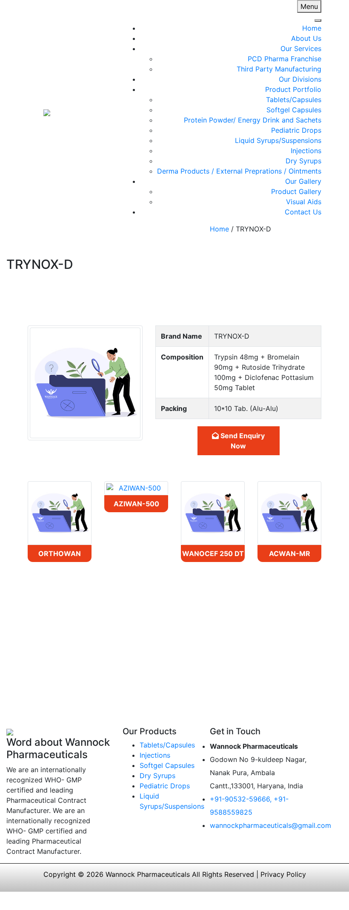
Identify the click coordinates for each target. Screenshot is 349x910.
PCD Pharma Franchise (284, 58)
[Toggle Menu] (318, 20)
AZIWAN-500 (136, 503)
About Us (306, 38)
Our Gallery (303, 181)
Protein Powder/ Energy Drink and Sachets (252, 120)
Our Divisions (300, 79)
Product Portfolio (293, 89)
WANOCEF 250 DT (213, 553)
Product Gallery (296, 191)
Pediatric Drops (296, 130)
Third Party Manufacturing (279, 69)
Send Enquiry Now (242, 440)
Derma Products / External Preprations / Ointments (239, 171)
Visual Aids (303, 201)
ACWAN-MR (289, 553)
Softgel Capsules (293, 110)
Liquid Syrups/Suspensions (278, 140)
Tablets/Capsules (293, 99)
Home (311, 28)
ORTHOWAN (59, 553)
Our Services (300, 48)
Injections (306, 150)
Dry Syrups (303, 161)
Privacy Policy (283, 874)
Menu (309, 6)
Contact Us (303, 212)
